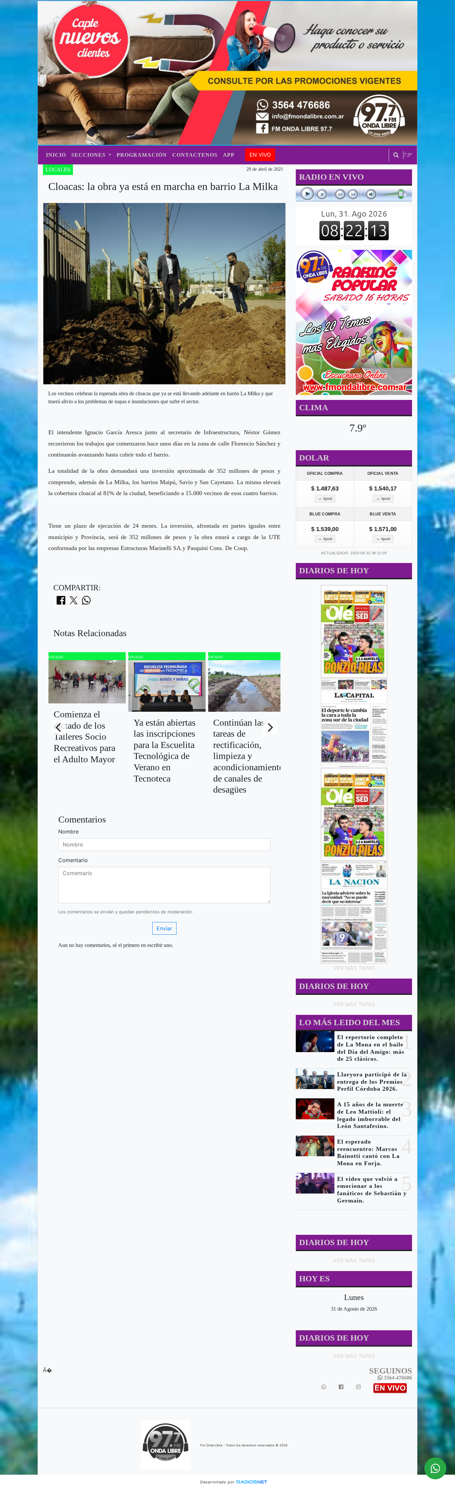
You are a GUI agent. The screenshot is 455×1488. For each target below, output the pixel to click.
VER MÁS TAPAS (354, 968)
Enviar (164, 928)
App (228, 155)
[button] (396, 155)
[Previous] (59, 727)
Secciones (89, 155)
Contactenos (195, 155)
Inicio (56, 155)
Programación (142, 155)
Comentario (73, 860)
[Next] (269, 727)
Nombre (68, 831)
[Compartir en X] (74, 602)
